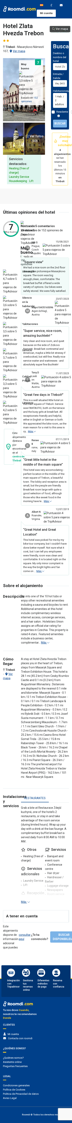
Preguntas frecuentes (15, 1066)
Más (31, 431)
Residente (62, 111)
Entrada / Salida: (58, 76)
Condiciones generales (16, 1085)
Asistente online (12, 1061)
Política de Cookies (14, 1089)
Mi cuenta (46, 13)
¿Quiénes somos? (13, 1057)
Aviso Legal (10, 1098)
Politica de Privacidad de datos (21, 1093)
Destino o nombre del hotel (59, 57)
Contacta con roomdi (20, 1038)
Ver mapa (19, 51)
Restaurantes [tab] (35, 798)
